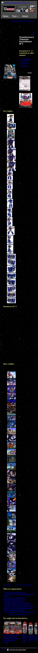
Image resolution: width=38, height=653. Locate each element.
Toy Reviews (24, 66)
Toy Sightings (24, 63)
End (31, 585)
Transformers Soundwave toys (24, 60)
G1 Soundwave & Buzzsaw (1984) (15, 592)
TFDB (29, 73)
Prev (8, 585)
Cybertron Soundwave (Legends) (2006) (16, 605)
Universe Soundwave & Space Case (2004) (17, 603)
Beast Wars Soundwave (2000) (13, 601)
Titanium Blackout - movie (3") (31, 638)
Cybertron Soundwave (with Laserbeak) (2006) (18, 606)
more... (33, 34)
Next (27, 585)
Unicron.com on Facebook (17, 649)
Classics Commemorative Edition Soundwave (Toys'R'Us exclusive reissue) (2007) (17, 609)
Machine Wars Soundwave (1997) (14, 599)
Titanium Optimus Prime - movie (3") (25, 638)
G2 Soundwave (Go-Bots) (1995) (14, 598)
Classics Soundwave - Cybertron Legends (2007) (19, 612)
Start (5, 585)
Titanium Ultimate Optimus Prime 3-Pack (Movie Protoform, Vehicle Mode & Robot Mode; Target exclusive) (12, 638)
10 (24, 585)
